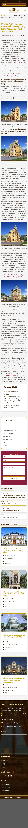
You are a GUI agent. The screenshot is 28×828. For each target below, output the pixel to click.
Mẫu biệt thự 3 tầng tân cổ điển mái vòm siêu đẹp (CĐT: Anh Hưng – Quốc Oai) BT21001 (13, 680)
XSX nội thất (6, 445)
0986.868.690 (9, 1)
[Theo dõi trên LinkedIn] (11, 776)
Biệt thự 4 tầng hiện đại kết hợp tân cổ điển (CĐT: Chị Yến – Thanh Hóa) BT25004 (14, 594)
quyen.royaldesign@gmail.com (20, 1)
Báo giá (4, 424)
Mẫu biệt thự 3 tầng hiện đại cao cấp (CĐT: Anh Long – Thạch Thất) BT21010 (14, 637)
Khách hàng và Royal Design (9, 430)
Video (4, 442)
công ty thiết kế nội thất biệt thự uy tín (11, 375)
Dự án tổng (10, 15)
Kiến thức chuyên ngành (8, 433)
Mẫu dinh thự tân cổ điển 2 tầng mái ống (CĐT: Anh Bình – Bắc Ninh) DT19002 (14, 551)
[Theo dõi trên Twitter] (8, 776)
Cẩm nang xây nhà (7, 427)
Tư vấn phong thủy (7, 439)
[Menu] (25, 10)
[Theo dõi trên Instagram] (5, 776)
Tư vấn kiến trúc (6, 436)
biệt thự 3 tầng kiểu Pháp (19, 62)
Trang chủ (3, 15)
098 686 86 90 (11, 719)
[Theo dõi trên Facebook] (2, 776)
